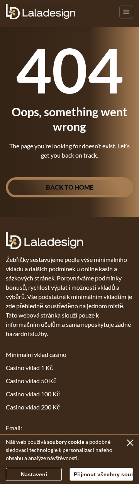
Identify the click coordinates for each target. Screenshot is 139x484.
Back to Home (69, 187)
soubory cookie (65, 441)
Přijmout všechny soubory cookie (103, 474)
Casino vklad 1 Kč (29, 367)
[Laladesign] (40, 11)
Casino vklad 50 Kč (31, 380)
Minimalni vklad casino (36, 354)
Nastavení (34, 474)
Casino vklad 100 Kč (33, 393)
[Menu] (126, 12)
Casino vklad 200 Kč (33, 407)
